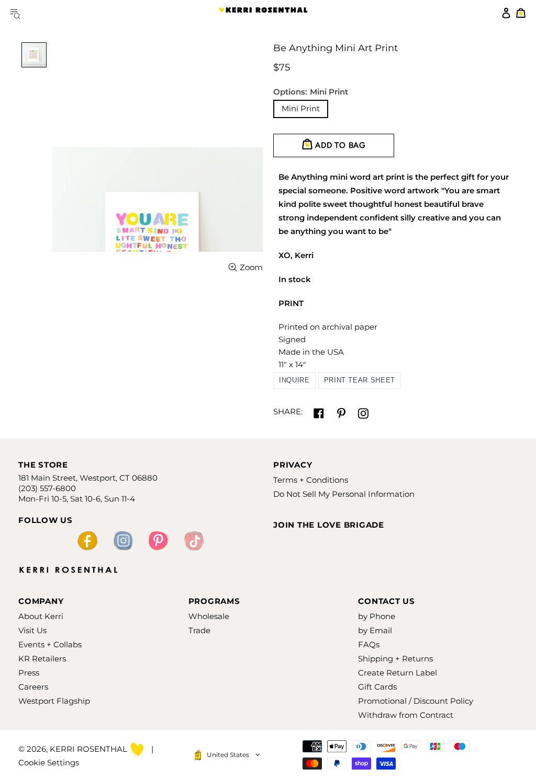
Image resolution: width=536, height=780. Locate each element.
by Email (375, 630)
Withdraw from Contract (405, 715)
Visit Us (32, 630)
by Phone (376, 616)
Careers (33, 687)
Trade (199, 630)
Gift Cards (377, 687)
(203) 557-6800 (47, 488)
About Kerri (40, 616)
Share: (288, 411)
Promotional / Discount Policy (415, 701)
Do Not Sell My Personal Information (344, 494)
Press (28, 673)
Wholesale (208, 616)
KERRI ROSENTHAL (263, 13)
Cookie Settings (48, 762)
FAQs (368, 644)
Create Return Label (397, 673)
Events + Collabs (50, 644)
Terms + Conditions (310, 480)
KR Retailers (42, 658)
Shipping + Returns (395, 658)
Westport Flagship (54, 701)
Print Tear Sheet (359, 380)
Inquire (294, 380)
